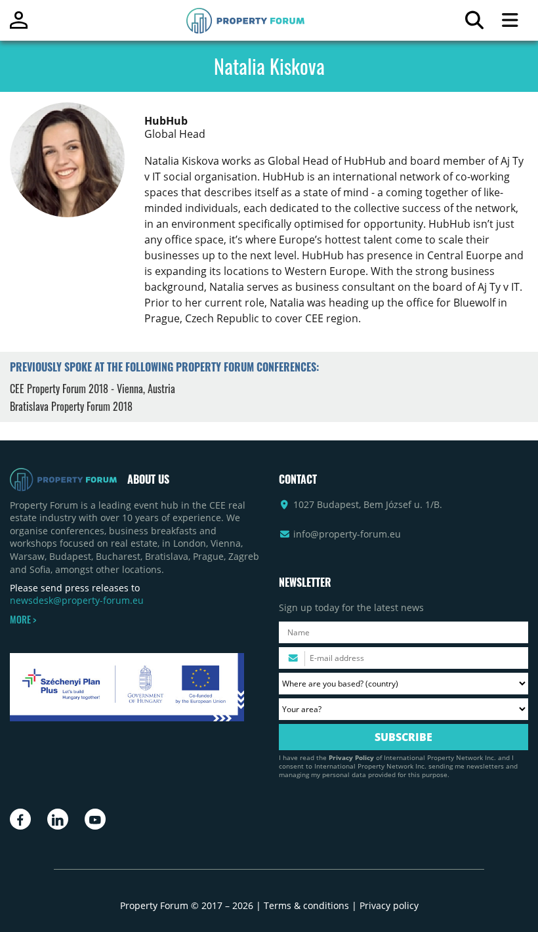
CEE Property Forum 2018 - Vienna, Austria (92, 388)
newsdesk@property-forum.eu (77, 600)
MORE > (23, 619)
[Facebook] (20, 819)
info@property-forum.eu (347, 534)
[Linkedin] (57, 819)
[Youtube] (95, 819)
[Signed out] (19, 26)
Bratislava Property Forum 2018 (71, 406)
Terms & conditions (306, 905)
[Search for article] (474, 23)
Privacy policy (389, 905)
